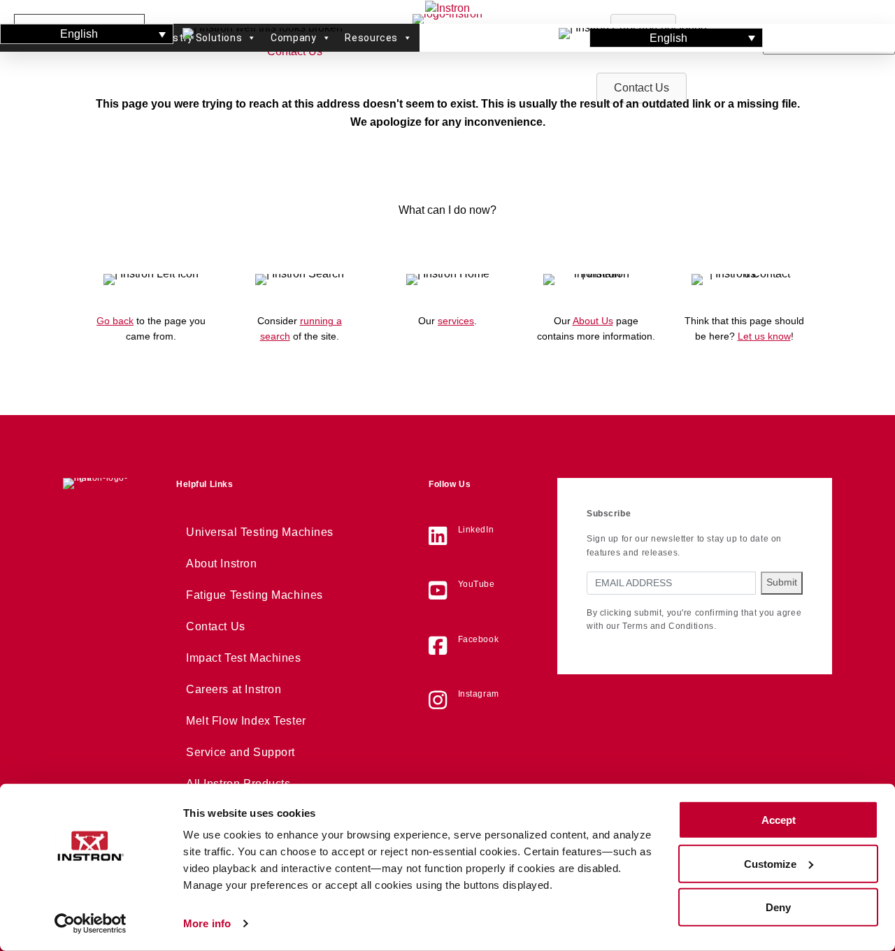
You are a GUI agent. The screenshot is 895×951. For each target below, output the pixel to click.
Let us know (764, 336)
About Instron (221, 563)
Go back (115, 320)
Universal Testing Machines (260, 532)
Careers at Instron (233, 689)
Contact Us (215, 626)
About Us (593, 320)
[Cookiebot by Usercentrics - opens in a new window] (90, 923)
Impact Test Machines (243, 658)
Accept (778, 820)
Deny (778, 907)
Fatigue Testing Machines (254, 595)
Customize (770, 863)
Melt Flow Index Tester (246, 721)
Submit (781, 582)
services (456, 320)
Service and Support (240, 752)
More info (207, 923)
